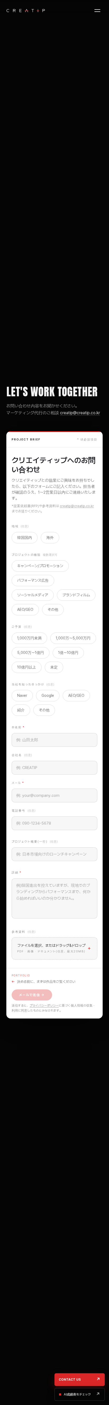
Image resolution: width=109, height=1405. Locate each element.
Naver (22, 695)
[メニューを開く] (97, 10)
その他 (53, 609)
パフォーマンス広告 (33, 580)
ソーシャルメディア (32, 595)
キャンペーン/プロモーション (40, 566)
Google (48, 695)
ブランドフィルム (76, 595)
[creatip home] (25, 10)
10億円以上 (26, 667)
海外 (50, 537)
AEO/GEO (25, 609)
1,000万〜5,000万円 (73, 638)
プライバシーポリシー (44, 1005)
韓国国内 (24, 537)
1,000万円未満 (29, 638)
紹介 (21, 710)
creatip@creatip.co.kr (80, 412)
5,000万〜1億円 (30, 653)
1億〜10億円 (68, 653)
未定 (54, 667)
